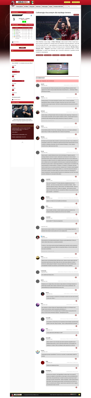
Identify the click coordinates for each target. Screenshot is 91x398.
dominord (43, 111)
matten (42, 126)
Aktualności (76, 14)
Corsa (43, 236)
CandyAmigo (43, 270)
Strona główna (19, 6)
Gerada (42, 151)
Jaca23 (42, 96)
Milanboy (43, 136)
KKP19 (47, 292)
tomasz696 (48, 317)
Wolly (47, 361)
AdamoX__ (48, 196)
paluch (42, 280)
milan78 (42, 84)
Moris (47, 206)
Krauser (42, 350)
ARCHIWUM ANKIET (17, 99)
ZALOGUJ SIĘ (67, 2)
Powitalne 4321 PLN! (58, 6)
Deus (42, 303)
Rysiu (42, 256)
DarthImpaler (48, 370)
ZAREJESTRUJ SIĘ (76, 2)
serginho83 (48, 179)
